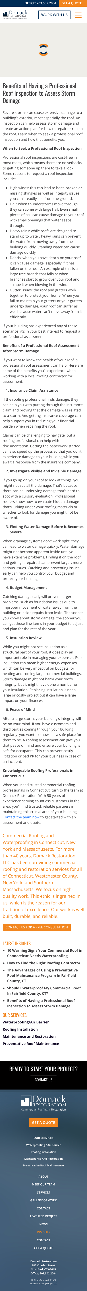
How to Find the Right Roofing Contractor (44, 962)
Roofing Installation (20, 1029)
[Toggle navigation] (78, 15)
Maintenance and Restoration (29, 1036)
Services (43, 1192)
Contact (43, 1208)
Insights (43, 1232)
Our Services (44, 1138)
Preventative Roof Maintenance (31, 1043)
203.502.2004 (46, 3)
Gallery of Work (43, 1200)
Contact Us (43, 1079)
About (43, 1176)
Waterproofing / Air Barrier (43, 1145)
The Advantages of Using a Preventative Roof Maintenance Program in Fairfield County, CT (42, 975)
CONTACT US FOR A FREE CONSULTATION (37, 927)
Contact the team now (21, 817)
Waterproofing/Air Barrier (26, 1022)
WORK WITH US (54, 14)
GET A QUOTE (72, 3)
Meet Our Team (43, 1184)
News (43, 1224)
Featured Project (43, 1216)
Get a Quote (43, 1248)
